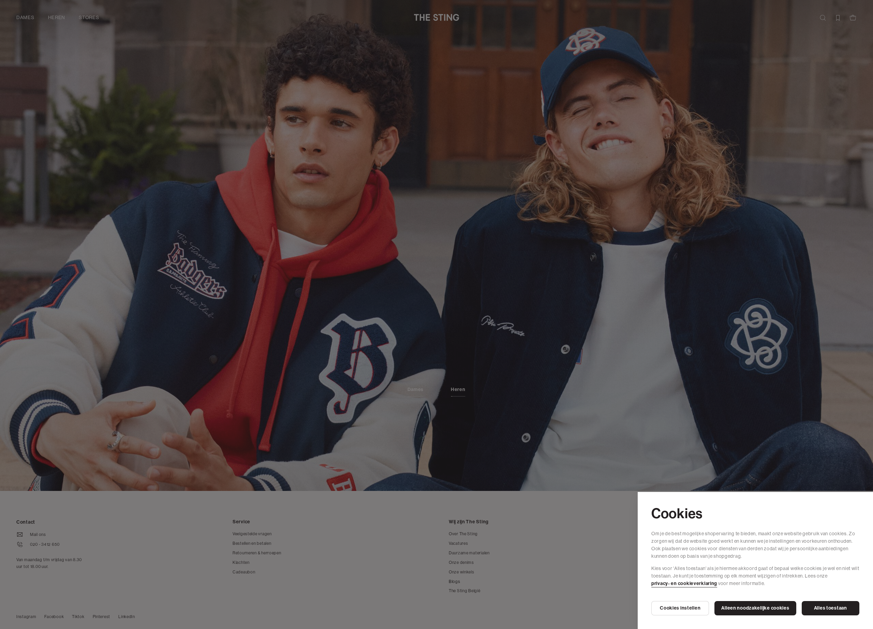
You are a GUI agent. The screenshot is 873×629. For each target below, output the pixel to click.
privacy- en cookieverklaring (684, 583)
